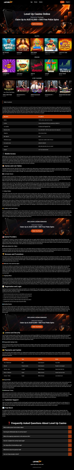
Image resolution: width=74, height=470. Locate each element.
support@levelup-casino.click (37, 464)
